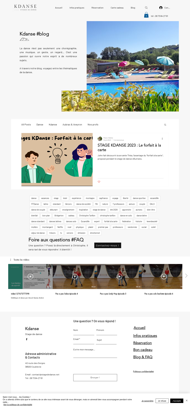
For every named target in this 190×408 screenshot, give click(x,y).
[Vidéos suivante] (186, 275)
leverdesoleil (152, 221)
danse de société (83, 204)
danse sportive (139, 198)
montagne (90, 198)
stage (56, 198)
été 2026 (114, 210)
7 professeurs (118, 204)
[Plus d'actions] (163, 138)
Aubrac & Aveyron (72, 124)
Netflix (60, 227)
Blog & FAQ (142, 357)
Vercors (68, 204)
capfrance (103, 198)
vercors (70, 233)
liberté (125, 198)
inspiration (83, 210)
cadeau (71, 215)
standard (57, 204)
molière (34, 227)
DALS (152, 204)
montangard (47, 227)
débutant (54, 210)
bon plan (46, 215)
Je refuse (162, 400)
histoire (139, 221)
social (144, 227)
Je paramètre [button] (147, 400)
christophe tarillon (107, 215)
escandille (154, 198)
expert (97, 221)
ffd (96, 204)
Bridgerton (59, 215)
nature (105, 204)
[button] (146, 15)
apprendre (126, 210)
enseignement (68, 210)
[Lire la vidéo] (30, 276)
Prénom (100, 330)
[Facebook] (26, 339)
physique (80, 227)
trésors (52, 233)
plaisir (90, 227)
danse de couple (38, 210)
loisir (65, 198)
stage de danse (99, 210)
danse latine (142, 215)
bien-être (151, 210)
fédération (126, 221)
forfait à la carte (110, 221)
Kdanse (53, 124)
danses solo (71, 221)
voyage (115, 198)
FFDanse (35, 204)
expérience (76, 198)
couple (142, 204)
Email (76, 339)
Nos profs (93, 124)
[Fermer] (186, 401)
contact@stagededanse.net (45, 374)
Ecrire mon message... (84, 349)
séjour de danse (38, 233)
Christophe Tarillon (87, 215)
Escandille (85, 221)
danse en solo (126, 215)
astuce (132, 204)
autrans (139, 210)
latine (46, 204)
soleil (153, 227)
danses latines (55, 221)
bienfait (34, 215)
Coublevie (36, 366)
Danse (39, 124)
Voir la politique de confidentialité (17, 404)
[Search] (146, 8)
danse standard (38, 221)
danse (33, 198)
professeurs (118, 227)
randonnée (132, 227)
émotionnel (95, 233)
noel (69, 227)
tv (61, 233)
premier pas (103, 227)
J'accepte (177, 400)
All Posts (26, 124)
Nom (75, 330)
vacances (45, 198)
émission (81, 233)
